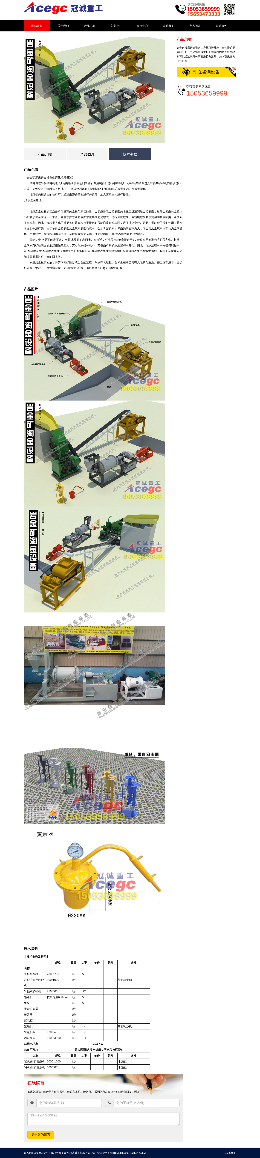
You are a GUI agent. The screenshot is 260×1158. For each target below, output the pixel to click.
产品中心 (89, 25)
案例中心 (142, 25)
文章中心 (116, 25)
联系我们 (168, 25)
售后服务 (221, 25)
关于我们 (63, 25)
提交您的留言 (40, 1134)
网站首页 (37, 25)
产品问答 (195, 25)
